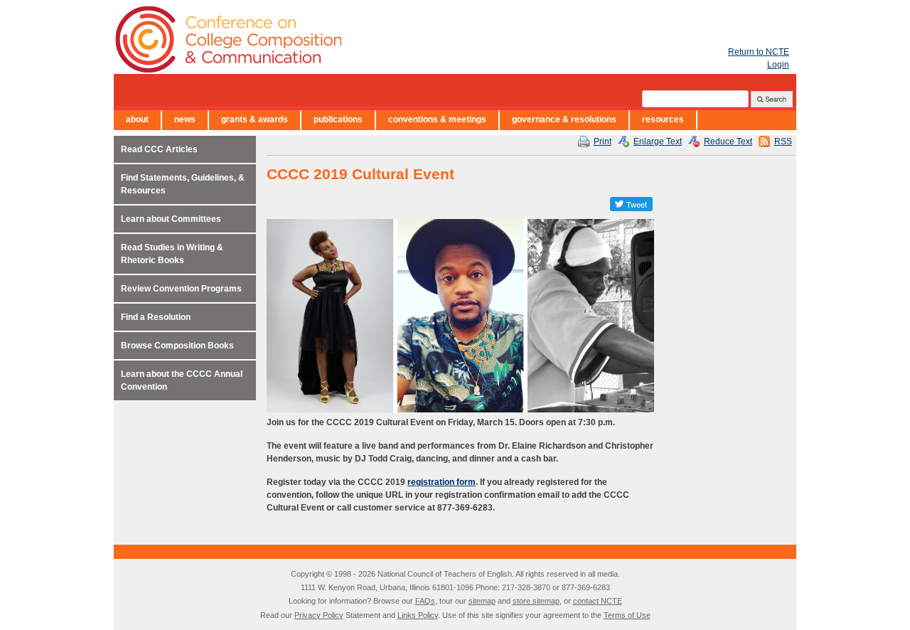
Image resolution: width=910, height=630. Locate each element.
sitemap (482, 601)
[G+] (597, 204)
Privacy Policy (318, 615)
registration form (441, 482)
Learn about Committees (171, 219)
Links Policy (417, 615)
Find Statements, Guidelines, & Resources (183, 184)
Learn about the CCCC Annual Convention (181, 380)
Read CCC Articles (159, 149)
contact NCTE (597, 601)
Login (778, 65)
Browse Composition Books (177, 346)
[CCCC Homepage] (313, 39)
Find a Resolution (156, 317)
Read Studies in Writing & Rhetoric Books (172, 253)
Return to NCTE (758, 52)
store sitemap (536, 601)
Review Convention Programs (181, 289)
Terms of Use (627, 615)
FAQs (425, 601)
